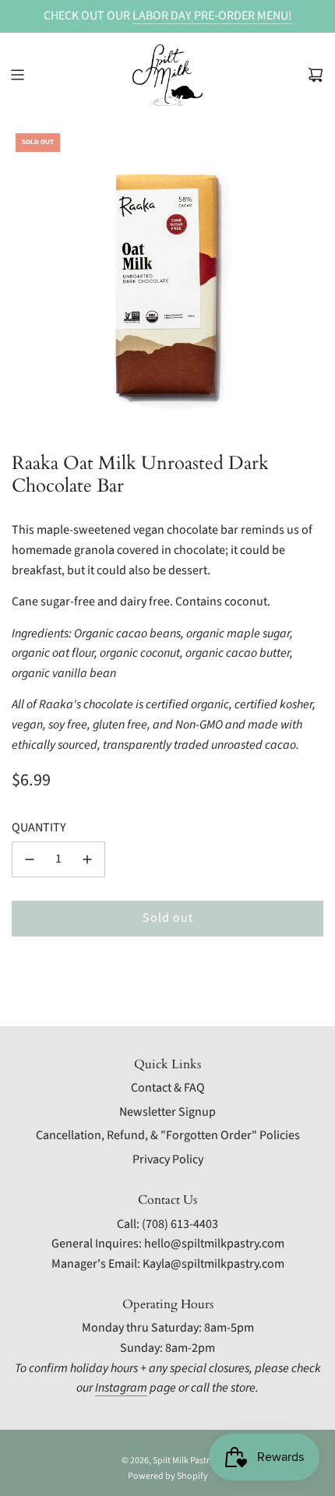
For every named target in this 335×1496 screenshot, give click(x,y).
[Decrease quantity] (29, 859)
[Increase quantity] (87, 859)
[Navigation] (17, 75)
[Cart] (315, 75)
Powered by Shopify (168, 1476)
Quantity (39, 827)
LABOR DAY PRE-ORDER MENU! (212, 15)
